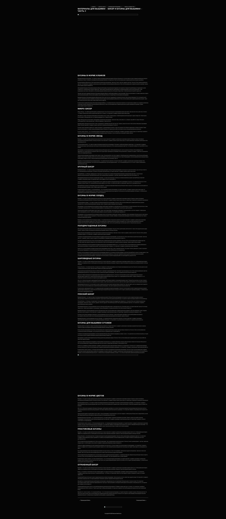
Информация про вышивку (114, 6)
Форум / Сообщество (129, 6)
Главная (93, 6)
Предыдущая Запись (84, 500)
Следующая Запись (141, 500)
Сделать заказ (102, 6)
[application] (121, 7)
